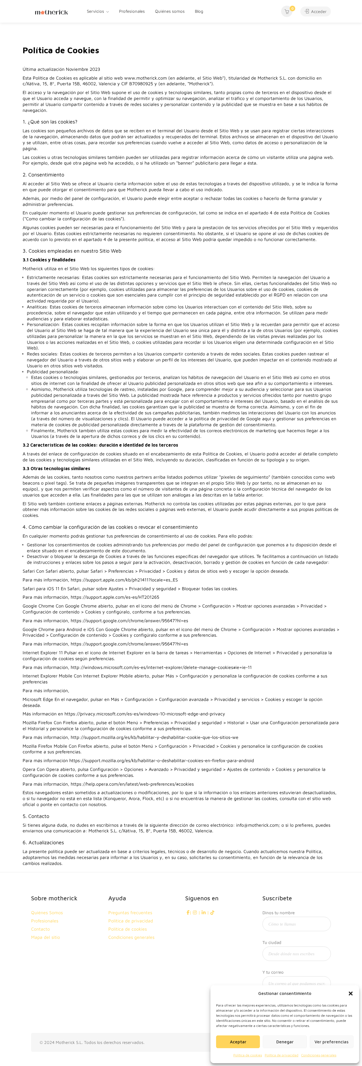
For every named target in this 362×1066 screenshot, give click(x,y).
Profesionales (132, 11)
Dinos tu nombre (278, 912)
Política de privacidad (281, 1055)
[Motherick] (51, 11)
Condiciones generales (318, 1055)
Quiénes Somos (47, 912)
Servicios (95, 11)
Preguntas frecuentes (130, 912)
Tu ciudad (271, 942)
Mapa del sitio (45, 937)
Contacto (40, 928)
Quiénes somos (170, 11)
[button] (351, 993)
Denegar (285, 1041)
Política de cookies (247, 1055)
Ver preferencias (331, 1041)
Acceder (318, 11)
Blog (199, 11)
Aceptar (238, 1041)
